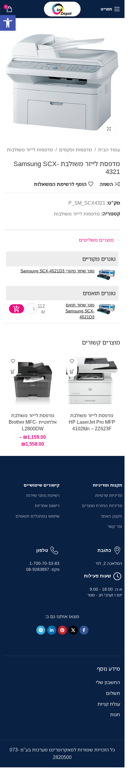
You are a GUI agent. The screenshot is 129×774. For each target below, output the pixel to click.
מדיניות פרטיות (108, 495)
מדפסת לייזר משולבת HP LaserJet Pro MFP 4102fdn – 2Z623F (92, 422)
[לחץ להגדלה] (109, 128)
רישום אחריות (47, 505)
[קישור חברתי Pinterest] (62, 630)
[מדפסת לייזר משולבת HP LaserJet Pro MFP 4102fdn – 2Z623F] (92, 381)
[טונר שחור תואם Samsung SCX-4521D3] (106, 308)
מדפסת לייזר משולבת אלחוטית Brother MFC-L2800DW (33, 422)
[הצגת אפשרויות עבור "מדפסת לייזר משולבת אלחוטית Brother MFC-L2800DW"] (13, 371)
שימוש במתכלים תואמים (37, 516)
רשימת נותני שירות (42, 495)
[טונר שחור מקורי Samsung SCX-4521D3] (106, 274)
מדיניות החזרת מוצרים (102, 505)
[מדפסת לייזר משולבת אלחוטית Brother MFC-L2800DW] (32, 381)
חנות (115, 714)
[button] (8, 23)
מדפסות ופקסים (75, 149)
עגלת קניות (109, 704)
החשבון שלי (108, 682)
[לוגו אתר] (62, 8)
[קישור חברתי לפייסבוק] (84, 630)
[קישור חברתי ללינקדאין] (51, 630)
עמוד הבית (109, 149)
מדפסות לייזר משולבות (30, 149)
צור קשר (114, 526)
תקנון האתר (111, 516)
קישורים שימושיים (41, 485)
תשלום (113, 693)
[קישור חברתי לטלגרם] (40, 630)
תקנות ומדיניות (107, 485)
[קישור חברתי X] (73, 630)
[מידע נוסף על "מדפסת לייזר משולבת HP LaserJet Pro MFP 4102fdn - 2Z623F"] (72, 371)
